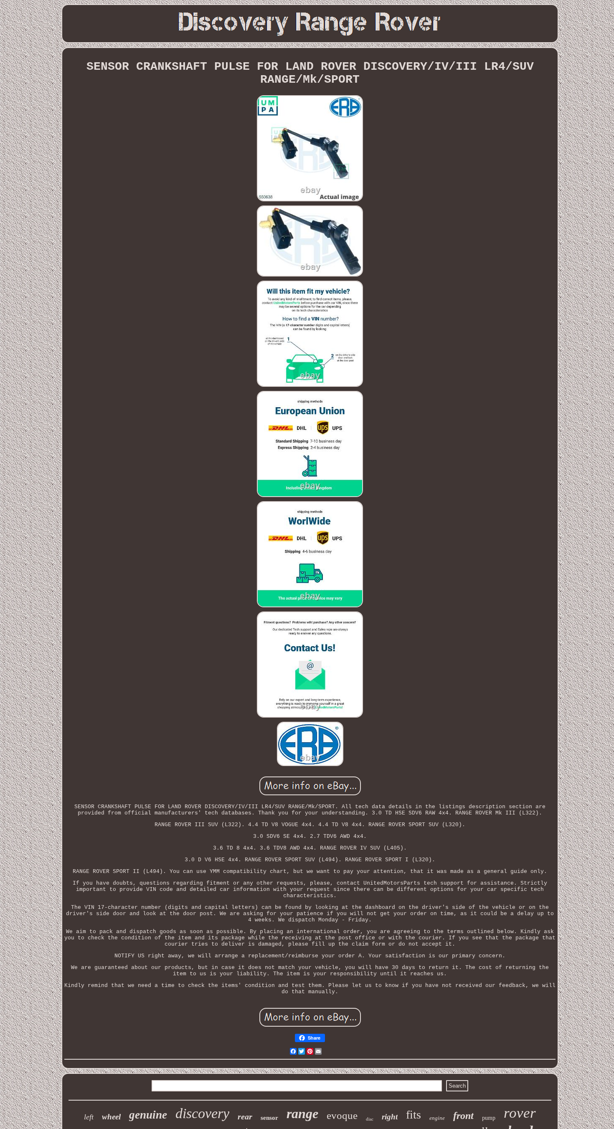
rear (245, 1116)
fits (413, 1114)
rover (520, 1113)
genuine (148, 1115)
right (390, 1116)
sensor (269, 1117)
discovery (202, 1113)
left (89, 1117)
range (302, 1113)
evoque (342, 1115)
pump (488, 1118)
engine (437, 1118)
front (463, 1115)
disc (369, 1118)
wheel (111, 1116)
